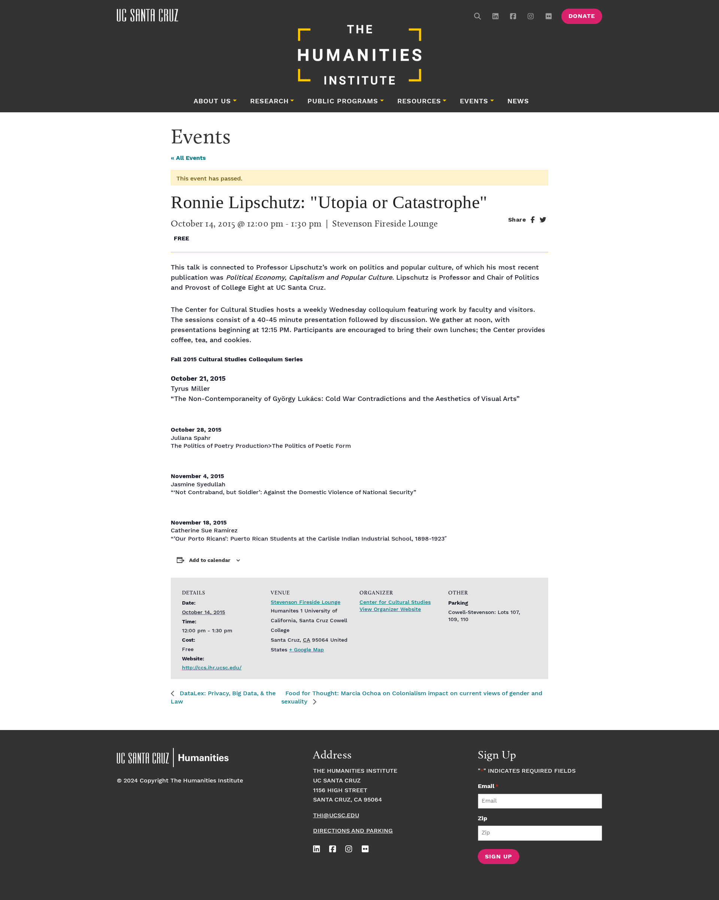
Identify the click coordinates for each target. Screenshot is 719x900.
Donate (581, 16)
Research (269, 101)
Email (488, 786)
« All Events (188, 158)
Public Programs (342, 101)
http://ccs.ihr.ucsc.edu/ (212, 668)
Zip (482, 819)
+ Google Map (306, 650)
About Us (212, 101)
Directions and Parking (353, 831)
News (518, 101)
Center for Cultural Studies (395, 602)
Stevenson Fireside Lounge (305, 602)
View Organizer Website (390, 609)
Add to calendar (209, 560)
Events (474, 101)
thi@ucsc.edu (336, 816)
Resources (419, 101)
